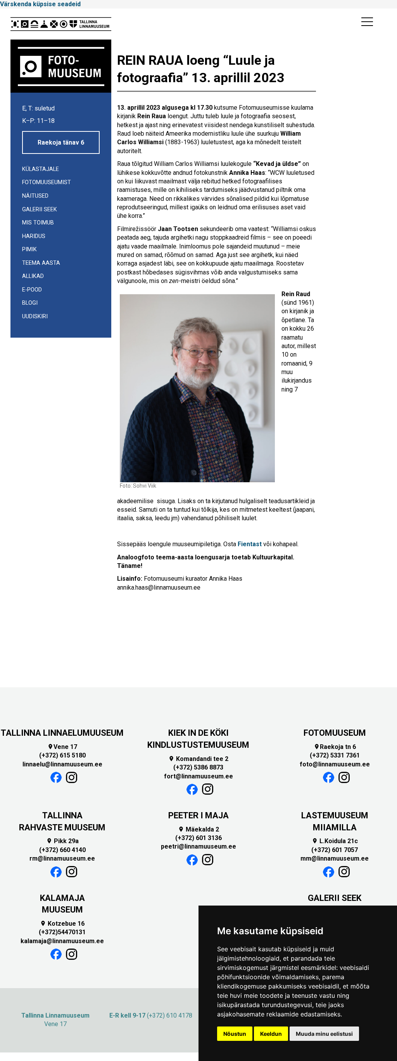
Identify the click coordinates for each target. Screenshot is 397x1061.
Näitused (35, 196)
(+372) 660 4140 (62, 850)
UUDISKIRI (35, 316)
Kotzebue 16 (62, 923)
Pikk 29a (62, 841)
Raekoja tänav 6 (61, 142)
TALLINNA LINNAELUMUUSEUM (62, 733)
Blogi (30, 303)
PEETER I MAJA (198, 815)
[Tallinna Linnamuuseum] (60, 24)
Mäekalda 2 (198, 829)
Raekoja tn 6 (335, 746)
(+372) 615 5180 (62, 755)
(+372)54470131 (62, 932)
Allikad (33, 276)
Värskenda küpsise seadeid (40, 4)
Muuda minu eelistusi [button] (324, 1033)
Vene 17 (62, 746)
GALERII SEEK (334, 898)
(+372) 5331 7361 (335, 755)
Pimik (29, 249)
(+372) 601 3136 (198, 838)
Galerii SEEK (39, 209)
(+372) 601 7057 (334, 850)
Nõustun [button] (234, 1033)
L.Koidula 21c (335, 841)
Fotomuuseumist (46, 182)
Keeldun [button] (271, 1033)
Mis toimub (38, 222)
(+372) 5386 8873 (198, 767)
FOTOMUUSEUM (335, 733)
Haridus (33, 236)
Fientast (250, 544)
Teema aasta (41, 263)
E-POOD (32, 289)
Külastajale (40, 169)
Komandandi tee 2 (198, 759)
